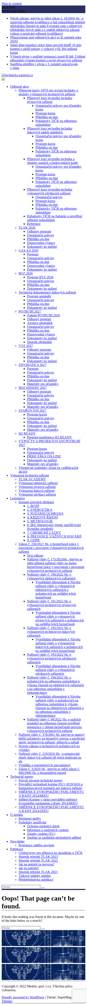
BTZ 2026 (26, 273)
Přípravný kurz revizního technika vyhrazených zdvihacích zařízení (49, 191)
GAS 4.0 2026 (28, 250)
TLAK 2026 (27, 227)
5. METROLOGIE (40, 521)
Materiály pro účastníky (42, 384)
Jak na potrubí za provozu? (36, 864)
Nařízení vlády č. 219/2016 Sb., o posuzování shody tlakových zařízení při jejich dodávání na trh (50, 757)
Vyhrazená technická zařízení (29, 475)
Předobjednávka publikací (36, 879)
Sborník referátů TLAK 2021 (38, 872)
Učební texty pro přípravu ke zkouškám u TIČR (51, 853)
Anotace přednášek (40, 323)
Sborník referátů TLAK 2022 (38, 860)
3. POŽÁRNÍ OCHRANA (45, 513)
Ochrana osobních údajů (43, 826)
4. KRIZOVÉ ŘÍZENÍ (42, 517)
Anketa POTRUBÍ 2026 (43, 315)
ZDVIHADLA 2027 (32, 365)
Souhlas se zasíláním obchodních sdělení (54, 837)
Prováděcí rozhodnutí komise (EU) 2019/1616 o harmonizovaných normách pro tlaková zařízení (51, 786)
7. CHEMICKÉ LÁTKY (44, 532)
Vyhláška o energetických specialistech (44, 765)
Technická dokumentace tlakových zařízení (47, 292)
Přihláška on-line (46, 117)
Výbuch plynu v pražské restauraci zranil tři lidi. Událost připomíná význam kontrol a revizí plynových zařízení (47, 58)
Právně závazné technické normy (41, 780)
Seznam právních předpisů (36, 502)
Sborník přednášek (39, 342)
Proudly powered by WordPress (23, 997)
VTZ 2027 (26, 346)
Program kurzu (45, 113)
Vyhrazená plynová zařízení (37, 487)
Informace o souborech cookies (48, 830)
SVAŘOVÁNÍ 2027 (32, 410)
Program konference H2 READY (49, 437)
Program (32, 254)
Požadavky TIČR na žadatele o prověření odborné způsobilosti (54, 218)
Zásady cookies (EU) (41, 834)
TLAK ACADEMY (32, 479)
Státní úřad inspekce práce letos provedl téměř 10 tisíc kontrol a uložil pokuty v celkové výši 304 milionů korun (46, 48)
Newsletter (17, 841)
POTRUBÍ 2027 (30, 311)
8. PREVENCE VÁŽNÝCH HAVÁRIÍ (54, 536)
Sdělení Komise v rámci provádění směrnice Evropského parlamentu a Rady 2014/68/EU (48, 801)
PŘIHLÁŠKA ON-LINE (44, 456)
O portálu (16, 814)
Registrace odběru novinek (36, 845)
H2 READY (27, 433)
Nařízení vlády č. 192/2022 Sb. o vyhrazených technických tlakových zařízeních (51, 631)
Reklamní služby (30, 818)
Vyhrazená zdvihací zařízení (37, 494)
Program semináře (39, 296)
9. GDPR (33, 540)
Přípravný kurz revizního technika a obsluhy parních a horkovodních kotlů (52, 161)
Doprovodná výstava (41, 243)
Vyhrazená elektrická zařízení (38, 483)
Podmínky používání (32, 822)
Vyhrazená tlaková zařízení (36, 490)
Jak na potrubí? (29, 868)
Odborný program (39, 231)
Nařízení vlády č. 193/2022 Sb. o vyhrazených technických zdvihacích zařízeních (51, 658)
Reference (34, 224)
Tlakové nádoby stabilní (35, 875)
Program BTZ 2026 (40, 277)
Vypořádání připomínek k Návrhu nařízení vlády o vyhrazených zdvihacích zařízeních (57, 669)
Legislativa (17, 498)
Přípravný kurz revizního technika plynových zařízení (49, 100)
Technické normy (21, 776)
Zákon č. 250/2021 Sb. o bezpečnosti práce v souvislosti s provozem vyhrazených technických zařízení (51, 547)
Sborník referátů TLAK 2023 (38, 856)
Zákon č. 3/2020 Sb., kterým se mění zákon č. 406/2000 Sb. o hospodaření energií (49, 771)
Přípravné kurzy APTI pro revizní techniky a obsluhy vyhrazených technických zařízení (48, 92)
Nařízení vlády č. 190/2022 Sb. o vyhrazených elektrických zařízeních (51, 576)
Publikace (16, 849)
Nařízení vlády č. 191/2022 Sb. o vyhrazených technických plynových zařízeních (51, 605)
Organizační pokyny (49, 197)
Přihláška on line (46, 147)
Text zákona (35, 555)
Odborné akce (19, 86)
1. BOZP (33, 506)
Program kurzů (37, 414)
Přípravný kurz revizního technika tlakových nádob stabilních (49, 130)
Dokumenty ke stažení (42, 246)
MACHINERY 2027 (33, 388)
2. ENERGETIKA (39, 510)
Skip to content (12, 3)
